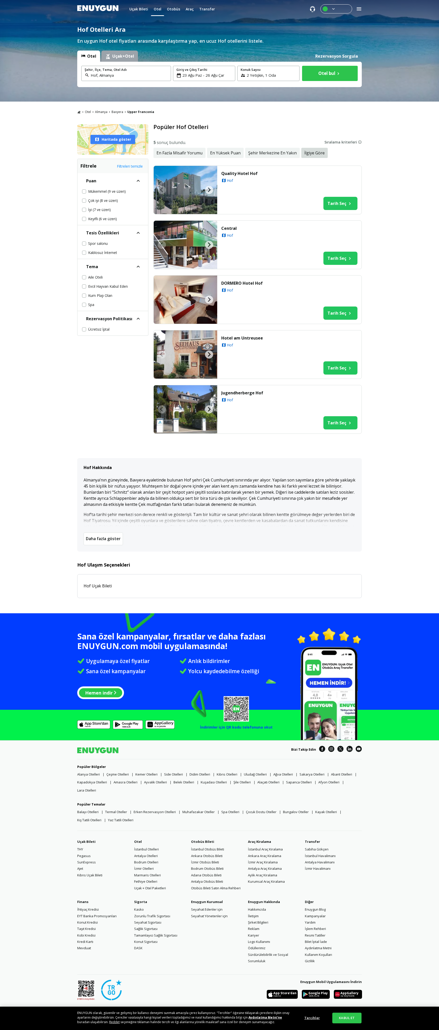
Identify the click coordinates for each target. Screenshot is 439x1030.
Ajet (80, 868)
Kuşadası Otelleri (214, 782)
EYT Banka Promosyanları (97, 916)
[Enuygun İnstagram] (331, 749)
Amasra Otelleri (125, 782)
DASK (138, 948)
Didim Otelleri (200, 774)
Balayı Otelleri (88, 812)
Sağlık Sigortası (146, 928)
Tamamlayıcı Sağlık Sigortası (155, 935)
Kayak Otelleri (326, 812)
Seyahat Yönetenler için (209, 916)
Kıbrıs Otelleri (227, 774)
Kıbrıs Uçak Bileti (89, 875)
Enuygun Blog (315, 909)
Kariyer (253, 935)
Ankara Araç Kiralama (264, 856)
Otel (88, 112)
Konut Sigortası (146, 941)
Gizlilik (310, 961)
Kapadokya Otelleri (92, 782)
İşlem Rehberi (315, 928)
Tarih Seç (336, 203)
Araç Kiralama (259, 841)
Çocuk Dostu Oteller (261, 812)
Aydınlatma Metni (318, 948)
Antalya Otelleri (146, 856)
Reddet (114, 1022)
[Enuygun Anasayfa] (97, 9)
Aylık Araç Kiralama (262, 875)
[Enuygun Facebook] (322, 749)
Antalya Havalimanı (320, 862)
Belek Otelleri (184, 782)
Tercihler (312, 1018)
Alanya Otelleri (88, 774)
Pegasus (84, 856)
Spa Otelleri (230, 812)
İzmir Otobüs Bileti (205, 862)
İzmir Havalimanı (318, 868)
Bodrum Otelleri (146, 862)
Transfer (312, 841)
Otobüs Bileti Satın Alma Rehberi (216, 888)
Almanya (101, 112)
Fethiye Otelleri (145, 881)
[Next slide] (209, 190)
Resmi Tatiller (315, 935)
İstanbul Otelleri (146, 849)
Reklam (253, 928)
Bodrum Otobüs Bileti (207, 868)
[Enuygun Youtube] (359, 749)
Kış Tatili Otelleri (89, 820)
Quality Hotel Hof (239, 173)
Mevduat (84, 948)
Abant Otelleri (341, 774)
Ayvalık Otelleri (155, 782)
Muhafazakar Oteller (198, 812)
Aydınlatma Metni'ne (265, 1017)
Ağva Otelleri (283, 774)
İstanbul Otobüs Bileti (207, 849)
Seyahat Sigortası (147, 922)
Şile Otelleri (242, 782)
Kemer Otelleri (146, 774)
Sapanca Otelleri (299, 782)
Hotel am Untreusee (242, 338)
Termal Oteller (116, 812)
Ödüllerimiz (256, 948)
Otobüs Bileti (202, 841)
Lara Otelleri (86, 790)
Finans (82, 901)
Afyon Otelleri (328, 782)
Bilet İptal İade (316, 941)
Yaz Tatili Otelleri (120, 820)
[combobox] (129, 75)
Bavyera (117, 112)
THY (80, 849)
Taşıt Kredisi (86, 928)
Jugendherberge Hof (242, 393)
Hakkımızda (257, 909)
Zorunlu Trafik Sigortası (152, 916)
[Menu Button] (336, 8)
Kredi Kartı (85, 941)
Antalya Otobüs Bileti (207, 881)
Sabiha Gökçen (316, 849)
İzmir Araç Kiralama (263, 862)
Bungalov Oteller (296, 812)
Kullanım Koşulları (318, 954)
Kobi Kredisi (86, 935)
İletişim (253, 916)
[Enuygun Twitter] (340, 749)
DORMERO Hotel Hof (242, 283)
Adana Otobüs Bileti (206, 875)
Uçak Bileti (86, 841)
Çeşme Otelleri (117, 774)
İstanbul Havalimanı (320, 856)
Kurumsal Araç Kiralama (266, 881)
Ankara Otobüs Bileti (207, 856)
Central (229, 228)
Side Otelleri (173, 774)
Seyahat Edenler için (207, 909)
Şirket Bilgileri (258, 922)
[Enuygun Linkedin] (350, 749)
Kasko (139, 909)
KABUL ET (347, 1018)
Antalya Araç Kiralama (265, 868)
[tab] (88, 56)
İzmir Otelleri (144, 868)
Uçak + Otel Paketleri (150, 888)
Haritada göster (116, 139)
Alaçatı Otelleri (268, 782)
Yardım (310, 922)
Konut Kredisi (87, 922)
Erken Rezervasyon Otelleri (155, 812)
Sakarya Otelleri (312, 774)
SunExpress (86, 862)
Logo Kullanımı (259, 941)
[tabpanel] (219, 74)
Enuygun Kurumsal (207, 901)
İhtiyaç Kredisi (88, 909)
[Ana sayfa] (79, 112)
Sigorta (140, 901)
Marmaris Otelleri (147, 875)
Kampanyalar (315, 916)
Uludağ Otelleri (255, 774)
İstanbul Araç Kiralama (265, 849)
